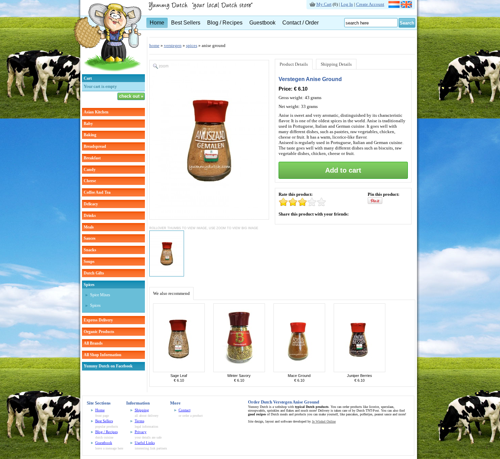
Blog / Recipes (225, 23)
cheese (90, 180)
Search (407, 23)
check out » (131, 96)
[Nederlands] (394, 6)
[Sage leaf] (179, 370)
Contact (184, 410)
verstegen (173, 45)
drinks (90, 215)
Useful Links (145, 443)
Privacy (141, 432)
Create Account (370, 4)
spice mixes (100, 294)
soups (89, 261)
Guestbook (262, 23)
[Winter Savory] (239, 370)
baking (90, 134)
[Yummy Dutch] (107, 72)
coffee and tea (97, 192)
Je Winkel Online (324, 421)
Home (157, 23)
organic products (99, 331)
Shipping (142, 410)
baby (88, 123)
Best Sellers (185, 23)
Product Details (294, 64)
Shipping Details (336, 64)
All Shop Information (102, 354)
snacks (90, 250)
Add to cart (343, 170)
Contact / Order (300, 23)
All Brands (93, 343)
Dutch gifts (94, 273)
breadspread (95, 146)
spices (89, 284)
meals (89, 227)
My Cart (324, 4)
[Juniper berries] (359, 370)
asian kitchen (96, 112)
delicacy (91, 204)
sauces (90, 238)
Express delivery (98, 320)
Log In (347, 4)
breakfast (92, 158)
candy (90, 169)
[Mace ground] (299, 370)
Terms (139, 421)
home (154, 45)
